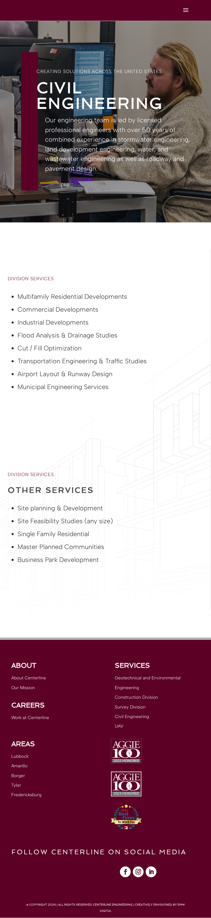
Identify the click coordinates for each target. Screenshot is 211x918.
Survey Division (130, 707)
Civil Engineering (132, 716)
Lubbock (19, 756)
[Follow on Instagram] (138, 871)
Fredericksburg (26, 794)
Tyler (16, 785)
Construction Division (136, 697)
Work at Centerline (30, 717)
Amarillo (19, 765)
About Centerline (28, 677)
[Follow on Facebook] (125, 871)
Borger (18, 775)
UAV (119, 726)
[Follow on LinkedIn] (151, 871)
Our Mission (23, 687)
